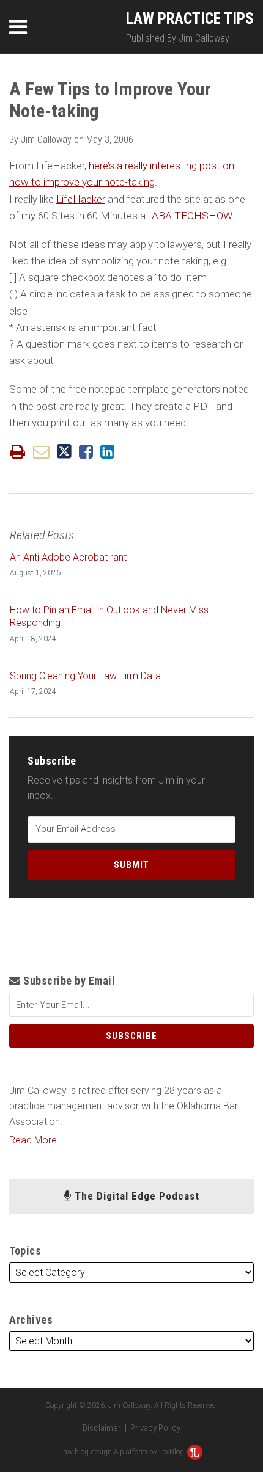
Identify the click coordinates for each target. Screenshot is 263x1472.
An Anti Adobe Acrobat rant (68, 557)
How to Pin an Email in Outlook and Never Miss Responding (109, 616)
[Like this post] (86, 451)
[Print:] (17, 452)
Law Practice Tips (190, 18)
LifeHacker (80, 199)
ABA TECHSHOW (192, 216)
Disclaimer (102, 1428)
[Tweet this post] (64, 451)
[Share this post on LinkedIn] (107, 451)
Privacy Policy (155, 1428)
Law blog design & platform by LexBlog (123, 1452)
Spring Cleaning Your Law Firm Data (85, 676)
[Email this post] (41, 451)
